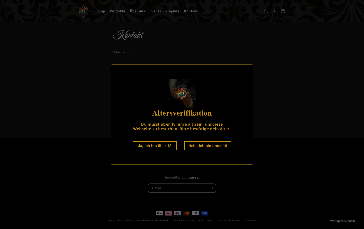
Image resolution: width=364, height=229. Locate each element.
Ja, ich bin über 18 (154, 146)
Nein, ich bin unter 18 (207, 146)
